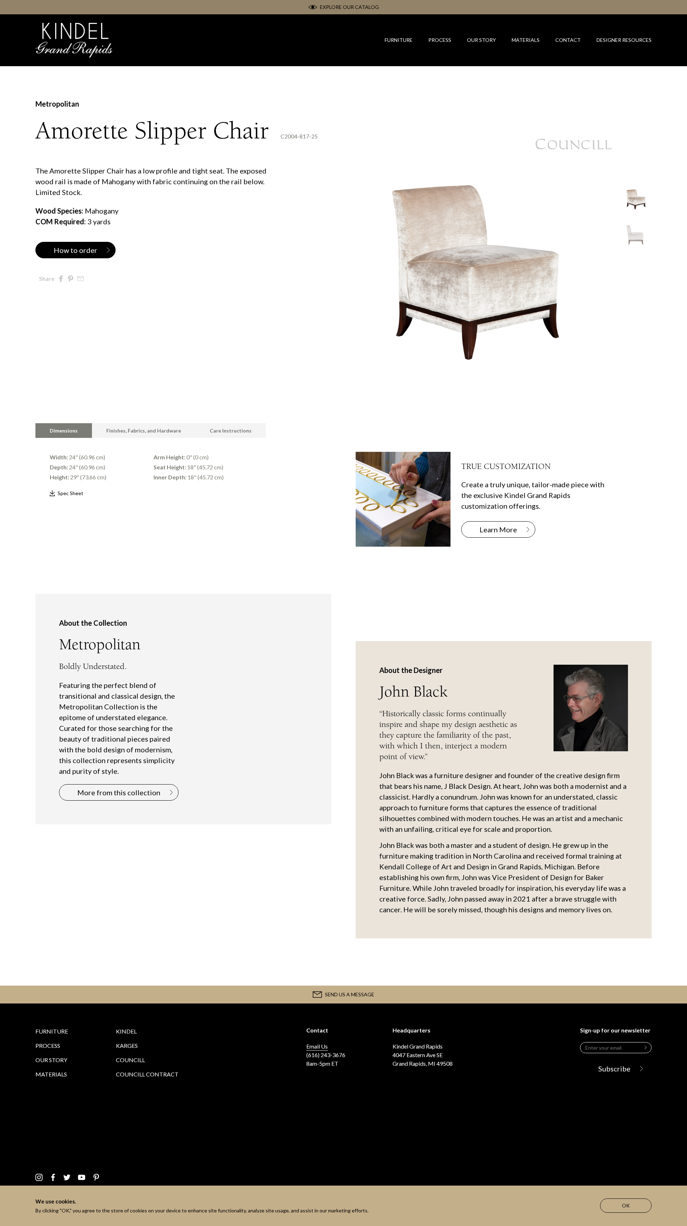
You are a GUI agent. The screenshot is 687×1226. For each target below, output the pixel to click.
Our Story (51, 1059)
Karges (127, 1045)
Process (47, 1045)
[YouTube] (81, 1177)
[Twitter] (66, 1177)
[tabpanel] (183, 468)
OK (626, 1205)
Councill (130, 1059)
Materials (51, 1074)
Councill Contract (147, 1074)
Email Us (317, 1046)
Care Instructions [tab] (231, 431)
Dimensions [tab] (64, 431)
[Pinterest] (96, 1177)
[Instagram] (39, 1177)
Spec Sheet (70, 493)
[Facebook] (53, 1177)
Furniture (51, 1031)
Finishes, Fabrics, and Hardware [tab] (143, 431)
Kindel (126, 1031)
